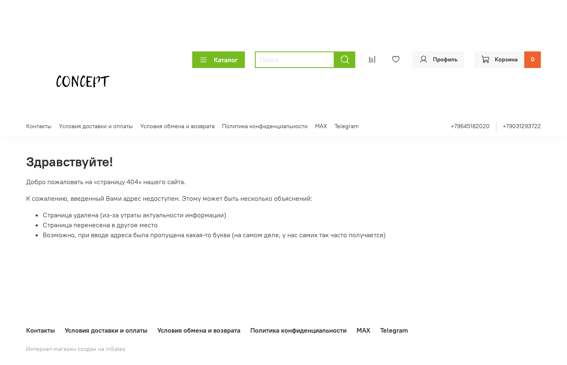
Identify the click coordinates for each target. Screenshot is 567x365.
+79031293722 (522, 126)
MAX (321, 126)
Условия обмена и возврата (177, 126)
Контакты (38, 126)
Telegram (347, 126)
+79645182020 (470, 126)
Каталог (226, 60)
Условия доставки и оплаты (96, 126)
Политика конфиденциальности (265, 126)
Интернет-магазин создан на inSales (75, 349)
